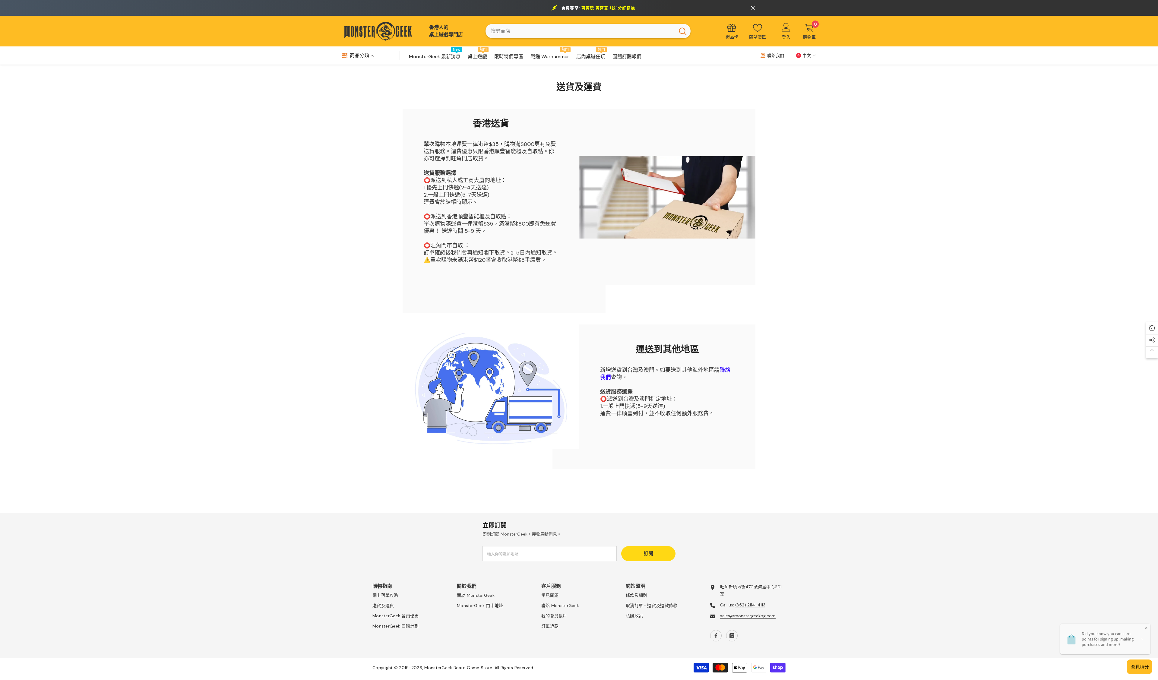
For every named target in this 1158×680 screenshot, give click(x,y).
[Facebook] (716, 635)
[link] (667, 197)
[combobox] (580, 31)
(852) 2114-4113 (750, 605)
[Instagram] (732, 635)
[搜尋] (588, 31)
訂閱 (648, 553)
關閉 (752, 8)
